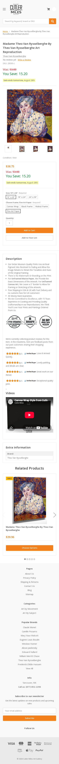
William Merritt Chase (29, 656)
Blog (29, 590)
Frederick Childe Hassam (29, 664)
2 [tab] (27, 559)
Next (54, 515)
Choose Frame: (23, 202)
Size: (16, 193)
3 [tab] (29, 559)
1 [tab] (25, 559)
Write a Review (24, 59)
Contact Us (29, 586)
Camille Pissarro (29, 631)
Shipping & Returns (30, 582)
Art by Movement (29, 608)
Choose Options (29, 547)
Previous (3, 515)
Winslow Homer (29, 643)
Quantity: (10, 218)
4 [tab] (32, 559)
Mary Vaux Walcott (29, 635)
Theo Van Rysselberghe (29, 660)
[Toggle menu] (4, 9)
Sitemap (29, 594)
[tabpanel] (29, 514)
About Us (29, 573)
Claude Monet (29, 627)
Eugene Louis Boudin (29, 639)
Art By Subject (29, 613)
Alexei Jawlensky (29, 647)
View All (29, 668)
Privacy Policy (29, 577)
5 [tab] (34, 559)
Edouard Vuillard (29, 652)
